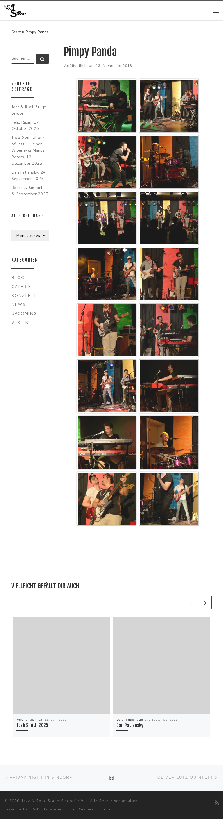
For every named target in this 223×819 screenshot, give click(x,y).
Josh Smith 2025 (32, 725)
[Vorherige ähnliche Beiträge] (190, 602)
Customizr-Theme (95, 809)
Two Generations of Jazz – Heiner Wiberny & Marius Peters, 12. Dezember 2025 (28, 150)
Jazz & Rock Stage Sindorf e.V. (53, 800)
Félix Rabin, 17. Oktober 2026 (25, 125)
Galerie (21, 286)
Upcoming (24, 313)
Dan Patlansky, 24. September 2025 (28, 175)
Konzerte (24, 295)
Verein (19, 322)
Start (16, 32)
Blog (17, 277)
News (18, 304)
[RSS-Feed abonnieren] (217, 802)
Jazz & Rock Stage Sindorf (28, 110)
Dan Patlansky (129, 725)
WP (36, 809)
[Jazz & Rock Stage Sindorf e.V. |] (15, 10)
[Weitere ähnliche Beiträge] (205, 602)
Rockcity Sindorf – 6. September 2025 (29, 190)
